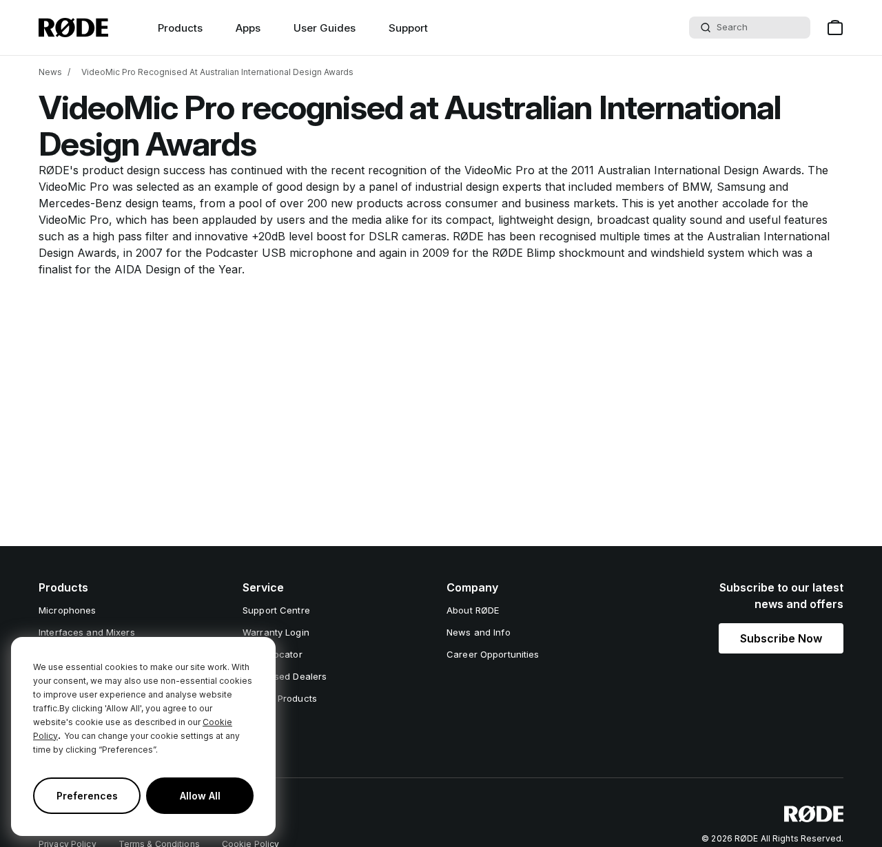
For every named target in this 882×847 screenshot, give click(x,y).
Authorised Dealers (285, 676)
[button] (781, 638)
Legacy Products (280, 698)
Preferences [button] (87, 796)
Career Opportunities (493, 654)
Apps (248, 28)
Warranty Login (276, 632)
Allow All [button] (200, 796)
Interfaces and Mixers (87, 632)
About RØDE (473, 610)
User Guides (325, 28)
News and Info (479, 632)
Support (408, 28)
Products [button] (180, 28)
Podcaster (231, 253)
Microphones (67, 610)
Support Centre (276, 610)
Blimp (540, 253)
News (50, 72)
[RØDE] (73, 27)
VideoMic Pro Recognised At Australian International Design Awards (217, 72)
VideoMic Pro (499, 170)
